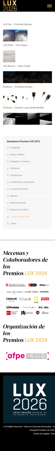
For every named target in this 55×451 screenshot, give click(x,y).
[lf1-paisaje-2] (46, 98)
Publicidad (15, 147)
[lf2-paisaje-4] (21, 119)
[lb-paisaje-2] (21, 77)
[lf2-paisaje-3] (46, 119)
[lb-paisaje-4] (46, 77)
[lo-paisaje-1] (9, 36)
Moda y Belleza (17, 154)
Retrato (14, 196)
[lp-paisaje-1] (9, 56)
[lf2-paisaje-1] (9, 119)
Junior (13, 223)
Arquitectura (16, 175)
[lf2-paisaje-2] (34, 119)
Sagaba (46, 433)
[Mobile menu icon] (49, 6)
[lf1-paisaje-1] (34, 98)
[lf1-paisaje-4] (9, 98)
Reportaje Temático (19, 209)
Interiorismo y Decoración (22, 182)
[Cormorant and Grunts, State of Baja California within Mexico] (21, 36)
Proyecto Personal (19, 189)
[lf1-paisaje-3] (21, 98)
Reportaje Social (18, 203)
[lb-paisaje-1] (9, 77)
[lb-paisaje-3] (34, 77)
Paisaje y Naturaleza (20, 216)
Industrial (14, 168)
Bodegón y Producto (20, 161)
